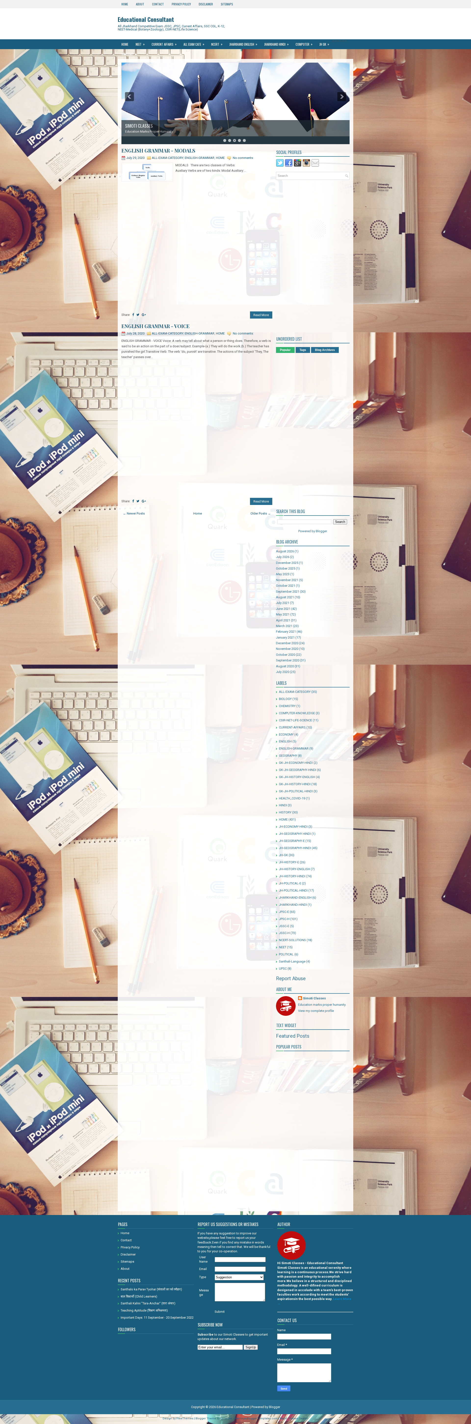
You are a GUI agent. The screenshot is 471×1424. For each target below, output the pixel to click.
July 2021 (282, 603)
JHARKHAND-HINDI (293, 905)
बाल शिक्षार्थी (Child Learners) (139, 1296)
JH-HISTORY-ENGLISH (294, 869)
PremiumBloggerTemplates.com (256, 1418)
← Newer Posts (134, 513)
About (140, 4)
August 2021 (285, 597)
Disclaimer (206, 4)
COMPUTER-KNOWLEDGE (297, 713)
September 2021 (287, 591)
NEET (140, 44)
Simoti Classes (314, 998)
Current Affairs (164, 44)
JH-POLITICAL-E (290, 883)
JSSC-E (284, 926)
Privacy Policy (181, 4)
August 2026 (285, 551)
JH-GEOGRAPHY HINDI (295, 834)
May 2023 (282, 574)
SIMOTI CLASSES (139, 126)
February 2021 (286, 631)
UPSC (283, 968)
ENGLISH (285, 741)
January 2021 (285, 637)
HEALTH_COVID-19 (292, 798)
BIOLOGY (285, 699)
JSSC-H (284, 933)
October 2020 (285, 654)
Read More (261, 315)
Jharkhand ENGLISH (243, 44)
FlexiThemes (184, 1418)
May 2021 (282, 614)
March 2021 (284, 626)
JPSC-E (284, 912)
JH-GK (283, 855)
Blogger (321, 531)
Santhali (128, 53)
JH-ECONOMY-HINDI (293, 826)
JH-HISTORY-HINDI (292, 876)
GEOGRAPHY (288, 755)
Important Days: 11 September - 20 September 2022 (157, 1317)
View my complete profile (316, 1011)
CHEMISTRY (287, 706)
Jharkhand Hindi (276, 44)
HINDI (283, 805)
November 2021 (287, 580)
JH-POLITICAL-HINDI (293, 890)
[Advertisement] (196, 217)
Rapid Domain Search (294, 1418)
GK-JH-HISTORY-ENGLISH (297, 777)
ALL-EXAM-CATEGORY (167, 158)
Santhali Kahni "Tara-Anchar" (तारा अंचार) (148, 1303)
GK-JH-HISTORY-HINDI (295, 784)
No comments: (243, 158)
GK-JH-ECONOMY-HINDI (296, 763)
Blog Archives (325, 350)
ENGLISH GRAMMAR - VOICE (155, 326)
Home (124, 4)
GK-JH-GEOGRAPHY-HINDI (297, 770)
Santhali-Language (292, 961)
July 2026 (282, 557)
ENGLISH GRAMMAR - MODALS (158, 150)
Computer (304, 44)
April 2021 (283, 620)
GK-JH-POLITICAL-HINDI (296, 791)
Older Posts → (260, 513)
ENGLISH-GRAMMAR (199, 158)
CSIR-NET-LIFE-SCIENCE (295, 720)
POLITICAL (286, 954)
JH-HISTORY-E (289, 862)
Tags (303, 350)
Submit (220, 1311)
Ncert (216, 44)
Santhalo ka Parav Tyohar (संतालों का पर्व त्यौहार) (151, 1289)
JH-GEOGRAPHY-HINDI (295, 848)
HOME (220, 158)
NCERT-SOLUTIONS (292, 940)
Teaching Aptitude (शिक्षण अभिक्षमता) (144, 1310)
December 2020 (287, 643)
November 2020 (287, 649)
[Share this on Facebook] (133, 315)
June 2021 (283, 609)
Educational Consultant (146, 19)
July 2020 (282, 672)
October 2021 (285, 585)
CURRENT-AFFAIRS (292, 727)
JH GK (324, 44)
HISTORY (285, 812)
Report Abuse (291, 978)
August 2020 (285, 666)
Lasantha (226, 1418)
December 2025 (287, 563)
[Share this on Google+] (144, 315)
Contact (158, 4)
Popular (285, 350)
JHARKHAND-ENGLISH (295, 897)
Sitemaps (227, 4)
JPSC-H (284, 919)
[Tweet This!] (138, 315)
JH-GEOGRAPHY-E (292, 841)
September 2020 (287, 660)
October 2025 (285, 568)
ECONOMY (286, 734)
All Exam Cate (193, 44)
